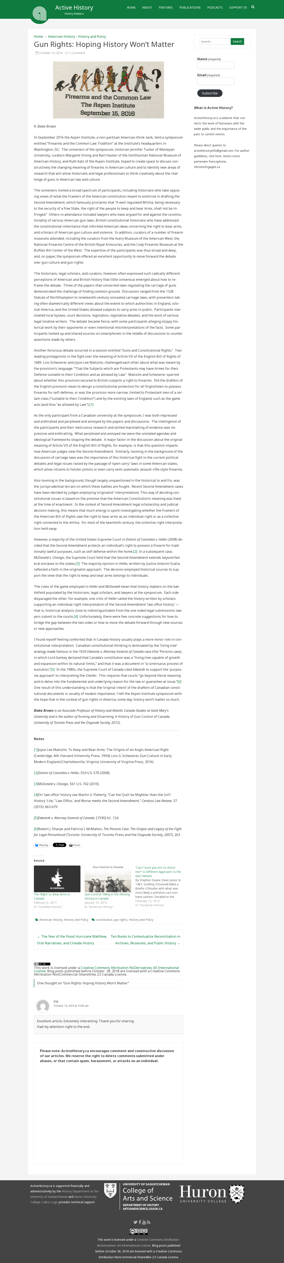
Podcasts (215, 7)
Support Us (238, 7)
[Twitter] (135, 1222)
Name (209, 59)
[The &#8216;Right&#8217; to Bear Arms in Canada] (57, 879)
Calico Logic (50, 1202)
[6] (179, 681)
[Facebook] (140, 1222)
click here (215, 156)
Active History (74, 7)
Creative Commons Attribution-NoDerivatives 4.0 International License (106, 969)
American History (61, 36)
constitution (104, 920)
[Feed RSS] (149, 1222)
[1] (91, 404)
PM (56, 1001)
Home (131, 7)
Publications (190, 7)
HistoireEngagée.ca (207, 167)
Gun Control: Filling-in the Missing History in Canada (107, 896)
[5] (53, 669)
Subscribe (210, 93)
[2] (135, 551)
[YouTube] (144, 1222)
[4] (76, 616)
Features (166, 7)
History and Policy (92, 36)
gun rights (120, 920)
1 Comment (77, 53)
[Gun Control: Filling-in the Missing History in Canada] (108, 879)
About (147, 7)
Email (208, 75)
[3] (77, 563)
